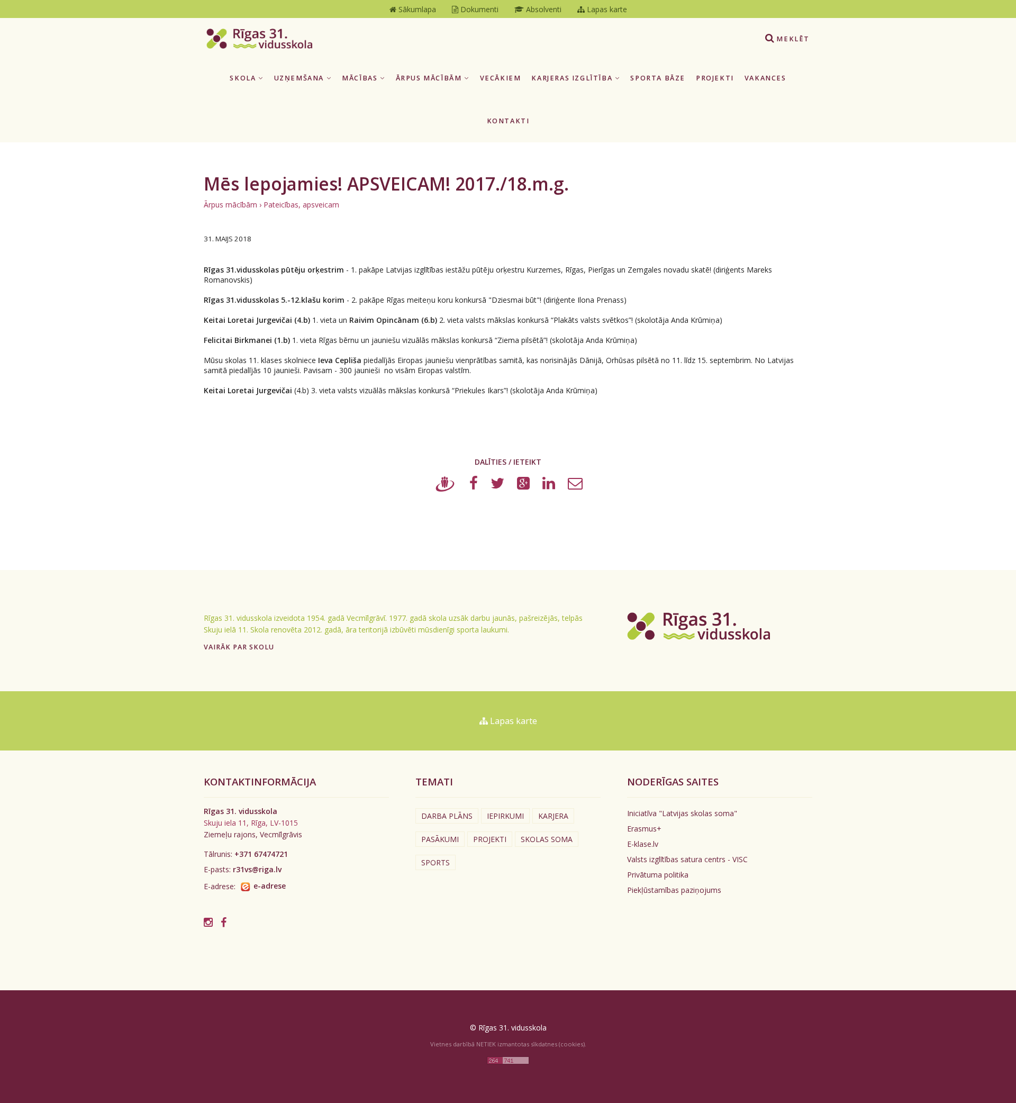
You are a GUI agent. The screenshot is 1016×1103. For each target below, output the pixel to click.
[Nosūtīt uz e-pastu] (575, 486)
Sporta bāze (657, 78)
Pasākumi (440, 839)
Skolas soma (547, 839)
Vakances (765, 78)
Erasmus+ (644, 829)
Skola (244, 78)
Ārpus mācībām (430, 78)
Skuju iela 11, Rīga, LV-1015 (251, 823)
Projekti (715, 78)
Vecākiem (500, 78)
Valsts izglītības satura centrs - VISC (687, 859)
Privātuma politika (657, 875)
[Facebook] (473, 486)
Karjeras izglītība (572, 78)
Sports (435, 862)
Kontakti (508, 120)
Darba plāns (447, 816)
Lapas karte (512, 721)
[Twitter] (497, 486)
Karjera (553, 816)
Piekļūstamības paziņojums (674, 890)
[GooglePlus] (523, 486)
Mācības (361, 78)
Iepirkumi (505, 816)
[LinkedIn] (548, 486)
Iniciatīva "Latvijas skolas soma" (682, 813)
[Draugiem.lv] (445, 486)
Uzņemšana (300, 78)
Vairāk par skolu (239, 647)
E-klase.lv (642, 844)
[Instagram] (208, 922)
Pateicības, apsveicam (301, 205)
